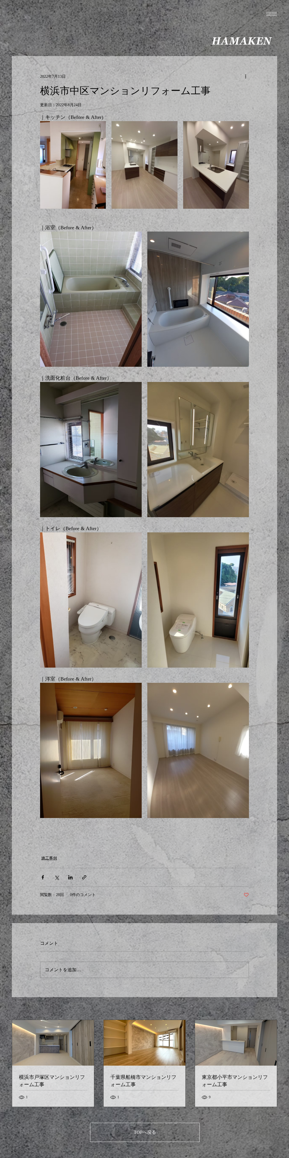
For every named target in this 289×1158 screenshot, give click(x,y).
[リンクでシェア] (84, 877)
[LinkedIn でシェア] (70, 877)
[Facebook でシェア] (42, 877)
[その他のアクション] (245, 76)
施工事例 (49, 858)
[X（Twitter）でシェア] (56, 877)
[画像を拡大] (73, 165)
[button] (271, 14)
